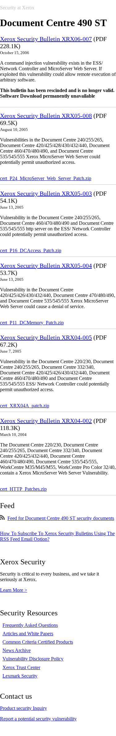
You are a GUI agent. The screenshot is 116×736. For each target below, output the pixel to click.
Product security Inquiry (23, 708)
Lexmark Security (19, 675)
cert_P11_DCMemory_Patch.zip (32, 322)
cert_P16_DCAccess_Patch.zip (30, 250)
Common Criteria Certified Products (37, 642)
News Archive (16, 650)
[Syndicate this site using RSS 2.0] (2, 518)
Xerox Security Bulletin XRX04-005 (46, 337)
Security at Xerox (17, 7)
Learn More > (13, 590)
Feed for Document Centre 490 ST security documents (60, 518)
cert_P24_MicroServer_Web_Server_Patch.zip (45, 178)
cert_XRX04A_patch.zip (24, 405)
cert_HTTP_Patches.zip (23, 489)
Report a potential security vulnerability (38, 718)
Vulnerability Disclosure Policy (32, 658)
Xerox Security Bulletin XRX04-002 (46, 420)
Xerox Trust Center (21, 667)
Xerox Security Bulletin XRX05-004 (46, 265)
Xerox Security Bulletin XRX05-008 (46, 115)
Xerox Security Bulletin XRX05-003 (46, 193)
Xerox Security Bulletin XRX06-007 (46, 38)
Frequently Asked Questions (30, 625)
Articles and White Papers (27, 633)
